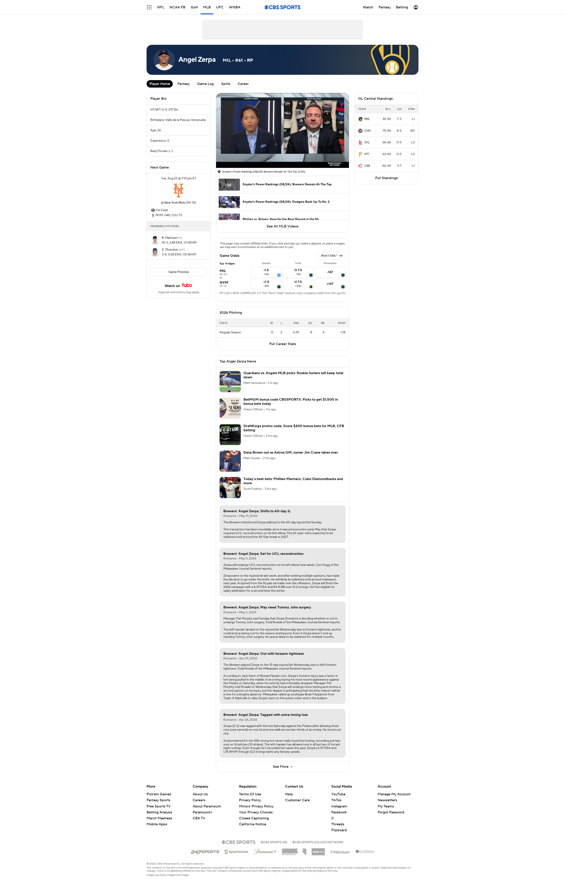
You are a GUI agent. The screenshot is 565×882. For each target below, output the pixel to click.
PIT (366, 154)
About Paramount (207, 806)
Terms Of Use (250, 794)
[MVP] (318, 850)
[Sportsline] (236, 851)
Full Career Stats (282, 344)
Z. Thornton (170, 250)
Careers (199, 800)
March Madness (159, 818)
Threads (337, 824)
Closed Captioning (254, 814)
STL (367, 142)
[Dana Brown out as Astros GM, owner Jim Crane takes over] (230, 461)
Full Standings (386, 178)
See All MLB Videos (282, 226)
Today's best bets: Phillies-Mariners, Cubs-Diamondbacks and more (293, 481)
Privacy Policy (250, 800)
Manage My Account (394, 794)
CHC (367, 131)
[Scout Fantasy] (340, 851)
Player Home (159, 84)
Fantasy (183, 84)
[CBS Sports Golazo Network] (317, 841)
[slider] (282, 155)
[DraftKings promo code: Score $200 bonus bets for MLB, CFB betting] (230, 434)
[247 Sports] (205, 851)
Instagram (339, 806)
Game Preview (178, 272)
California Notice (252, 820)
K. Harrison (170, 238)
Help (289, 794)
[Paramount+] (265, 850)
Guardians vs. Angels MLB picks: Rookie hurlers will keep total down (293, 375)
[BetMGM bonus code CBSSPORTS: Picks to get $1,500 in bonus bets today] (230, 408)
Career (243, 84)
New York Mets (174, 203)
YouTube (338, 794)
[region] (282, 130)
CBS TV (199, 818)
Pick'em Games (159, 794)
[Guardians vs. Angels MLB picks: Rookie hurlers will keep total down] (230, 381)
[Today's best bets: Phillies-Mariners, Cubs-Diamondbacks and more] (230, 487)
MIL (367, 119)
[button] (149, 7)
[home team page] (178, 191)
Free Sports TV (159, 806)
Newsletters (387, 800)
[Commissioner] (294, 850)
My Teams (386, 806)
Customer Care (297, 800)
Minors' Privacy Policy (256, 806)
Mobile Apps (157, 824)
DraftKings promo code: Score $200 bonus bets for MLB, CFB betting (293, 428)
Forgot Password (391, 812)
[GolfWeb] (365, 852)
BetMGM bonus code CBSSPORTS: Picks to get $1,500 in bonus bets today (290, 401)
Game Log (205, 84)
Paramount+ (202, 812)
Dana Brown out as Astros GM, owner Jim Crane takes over (290, 452)
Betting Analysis (159, 812)
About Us (200, 794)
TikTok (336, 800)
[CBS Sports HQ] (274, 841)
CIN (367, 166)
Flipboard (339, 830)
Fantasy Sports (158, 800)
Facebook (339, 812)
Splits (225, 84)
